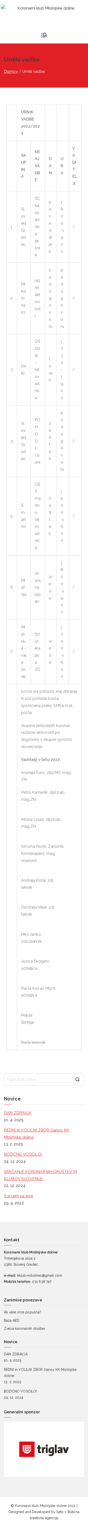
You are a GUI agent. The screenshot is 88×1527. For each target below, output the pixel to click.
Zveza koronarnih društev (24, 1328)
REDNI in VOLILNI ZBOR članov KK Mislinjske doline (36, 1134)
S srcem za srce (18, 1196)
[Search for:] (44, 1079)
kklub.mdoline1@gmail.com (39, 1275)
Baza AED (11, 1320)
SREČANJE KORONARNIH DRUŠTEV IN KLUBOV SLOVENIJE (40, 1175)
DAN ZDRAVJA (18, 1112)
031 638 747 (42, 1282)
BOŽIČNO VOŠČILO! (23, 1154)
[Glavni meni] (44, 35)
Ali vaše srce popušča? (22, 1312)
